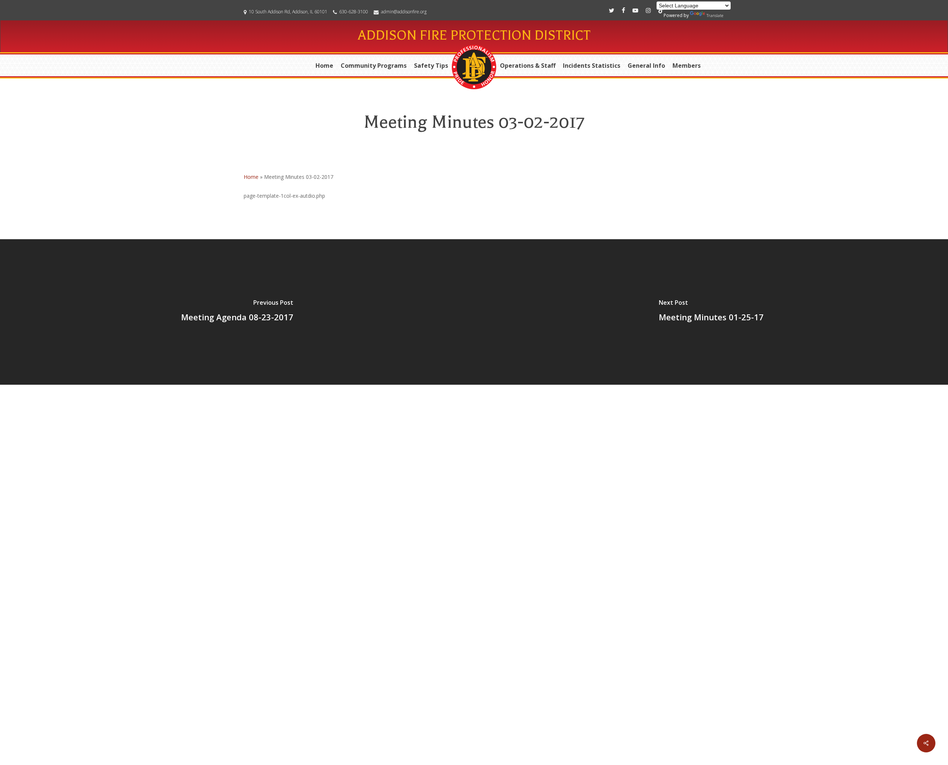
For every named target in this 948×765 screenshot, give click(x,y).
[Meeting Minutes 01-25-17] (711, 312)
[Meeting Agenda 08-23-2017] (237, 312)
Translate (715, 15)
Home (251, 176)
